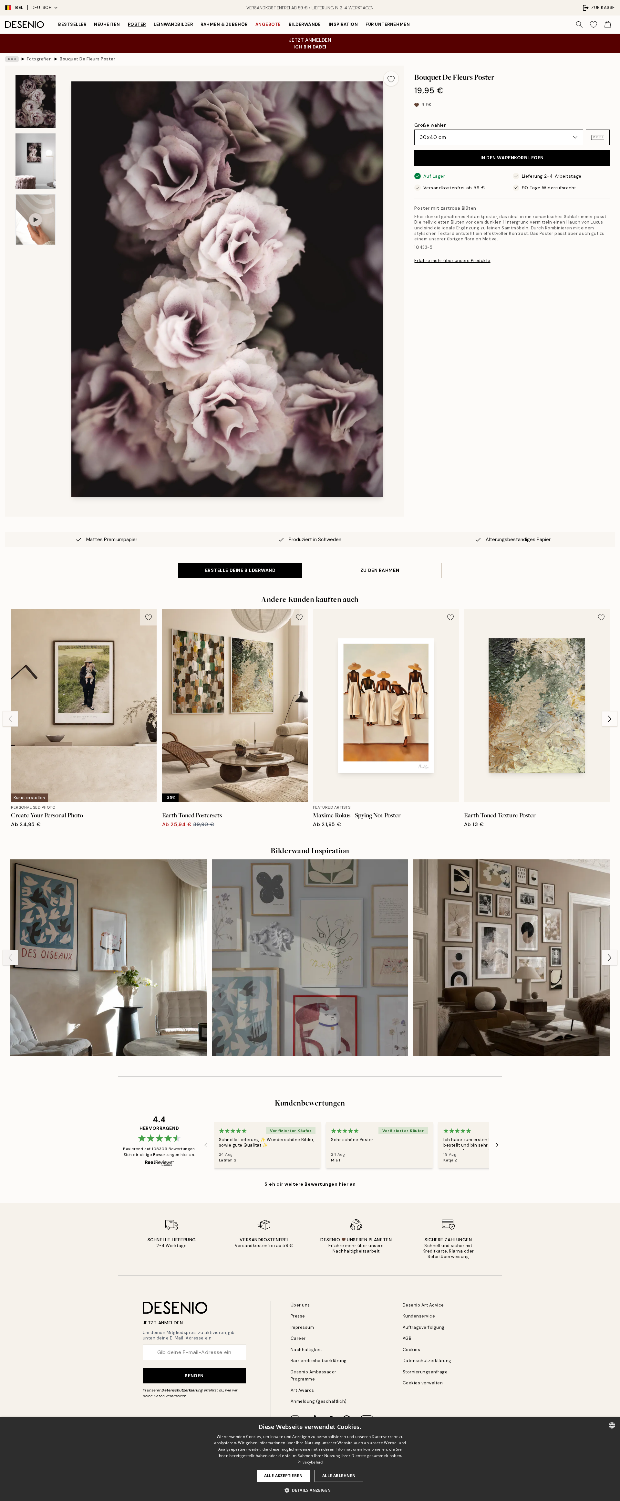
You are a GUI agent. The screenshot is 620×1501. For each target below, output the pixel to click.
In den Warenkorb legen (512, 158)
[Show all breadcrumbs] (12, 59)
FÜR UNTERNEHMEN (388, 24)
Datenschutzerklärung (182, 1390)
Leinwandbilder (173, 24)
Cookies (411, 1349)
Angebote (268, 24)
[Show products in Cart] (608, 24)
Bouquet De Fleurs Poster (87, 59)
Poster (137, 24)
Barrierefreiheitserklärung (319, 1360)
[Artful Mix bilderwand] (310, 957)
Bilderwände (305, 24)
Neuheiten (107, 24)
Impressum (302, 1327)
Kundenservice (419, 1316)
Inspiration (343, 24)
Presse (298, 1316)
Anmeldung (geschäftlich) (319, 1401)
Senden (194, 1376)
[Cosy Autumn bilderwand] (511, 957)
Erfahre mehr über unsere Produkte (452, 260)
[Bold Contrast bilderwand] (108, 957)
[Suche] (579, 25)
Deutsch (42, 7)
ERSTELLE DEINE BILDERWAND (240, 570)
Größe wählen (430, 125)
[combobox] (612, 1425)
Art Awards (302, 1390)
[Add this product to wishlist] (391, 78)
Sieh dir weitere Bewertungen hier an (310, 1184)
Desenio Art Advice (423, 1305)
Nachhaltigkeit (306, 1349)
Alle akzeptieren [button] (283, 1475)
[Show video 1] (36, 219)
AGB (407, 1338)
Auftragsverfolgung (424, 1327)
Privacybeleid (310, 1462)
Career (298, 1338)
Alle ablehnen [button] (339, 1475)
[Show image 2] (36, 161)
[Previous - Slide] (10, 719)
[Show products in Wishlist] (593, 24)
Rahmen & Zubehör (224, 24)
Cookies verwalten (423, 1383)
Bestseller (72, 24)
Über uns (300, 1305)
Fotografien (39, 59)
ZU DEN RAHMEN (379, 570)
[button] (598, 137)
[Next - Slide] (609, 719)
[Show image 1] (36, 101)
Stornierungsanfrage (425, 1372)
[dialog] (310, 1459)
